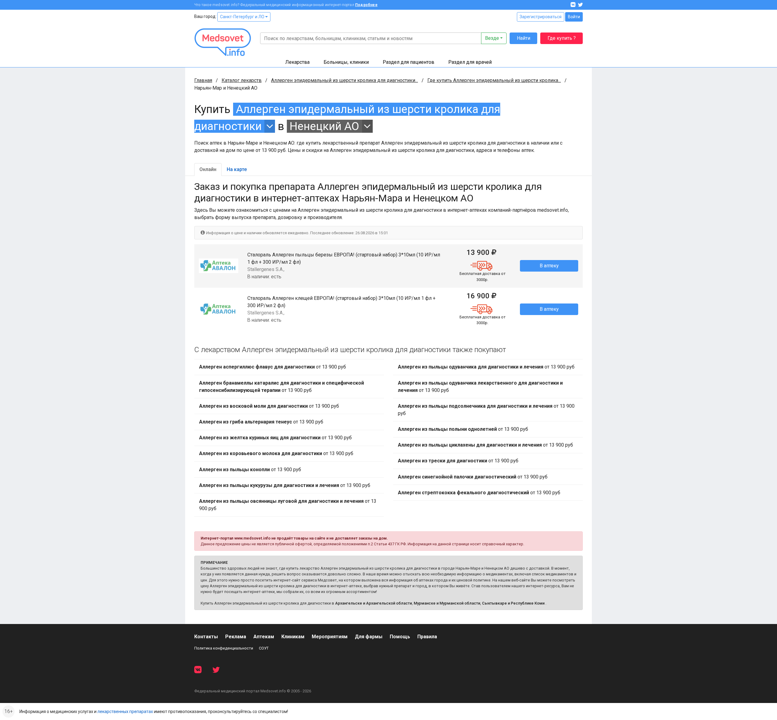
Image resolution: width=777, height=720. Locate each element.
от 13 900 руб (272, 367)
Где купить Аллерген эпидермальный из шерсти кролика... (494, 80)
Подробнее (366, 5)
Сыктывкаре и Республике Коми (513, 603)
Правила (427, 636)
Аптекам (263, 636)
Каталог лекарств (242, 80)
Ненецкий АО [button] (324, 126)
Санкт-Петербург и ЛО (242, 16)
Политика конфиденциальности (223, 648)
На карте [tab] (237, 169)
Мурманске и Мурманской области (447, 603)
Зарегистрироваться (541, 16)
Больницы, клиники (346, 62)
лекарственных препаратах (125, 711)
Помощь (400, 636)
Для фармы (368, 636)
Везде (492, 38)
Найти (523, 38)
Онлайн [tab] (207, 169)
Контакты (206, 636)
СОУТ (264, 648)
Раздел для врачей (470, 62)
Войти (574, 16)
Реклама (235, 636)
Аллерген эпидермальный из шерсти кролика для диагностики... (344, 80)
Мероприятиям (330, 636)
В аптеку (549, 266)
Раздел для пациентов (408, 62)
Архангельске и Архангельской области (373, 603)
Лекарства (297, 62)
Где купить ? (562, 38)
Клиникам (292, 636)
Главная (203, 80)
